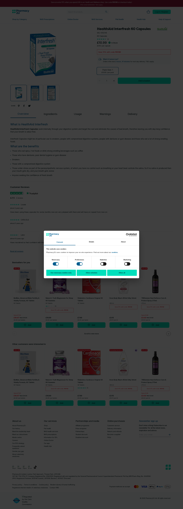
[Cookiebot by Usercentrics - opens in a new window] (127, 234)
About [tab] (123, 242)
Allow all (122, 273)
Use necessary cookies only (61, 273)
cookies (115, 252)
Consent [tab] (60, 242)
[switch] (80, 264)
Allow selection (91, 273)
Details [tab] (91, 242)
